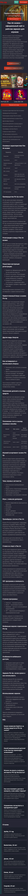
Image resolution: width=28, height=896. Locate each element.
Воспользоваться (14, 19)
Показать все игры (14, 105)
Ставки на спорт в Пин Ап (9, 131)
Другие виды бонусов (8, 121)
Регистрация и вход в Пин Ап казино (12, 115)
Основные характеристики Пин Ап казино (13, 110)
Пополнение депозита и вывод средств (12, 123)
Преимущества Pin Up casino (10, 113)
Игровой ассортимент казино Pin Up (12, 126)
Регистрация (23, 2)
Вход (16, 2)
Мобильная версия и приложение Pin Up (13, 136)
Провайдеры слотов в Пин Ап (10, 129)
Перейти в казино (14, 63)
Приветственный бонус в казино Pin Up (12, 118)
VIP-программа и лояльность (10, 134)
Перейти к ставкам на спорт (14, 68)
